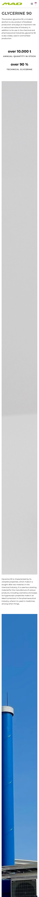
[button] (32, 3)
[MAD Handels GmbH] (12, 3)
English (36, 3)
